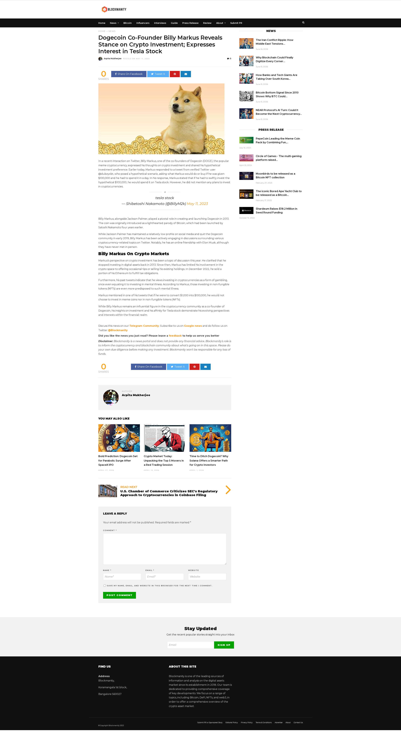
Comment (110, 530)
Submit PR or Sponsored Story (209, 722)
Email (150, 570)
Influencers (142, 23)
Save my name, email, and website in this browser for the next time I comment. (160, 586)
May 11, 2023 (197, 204)
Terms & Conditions (264, 722)
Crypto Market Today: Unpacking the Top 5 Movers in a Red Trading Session (164, 460)
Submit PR (236, 23)
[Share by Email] (186, 74)
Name (107, 570)
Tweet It (160, 73)
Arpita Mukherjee (112, 58)
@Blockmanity (118, 330)
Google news (193, 325)
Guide (174, 23)
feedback (175, 335)
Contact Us (298, 722)
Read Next (128, 487)
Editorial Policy (232, 722)
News (113, 23)
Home (101, 23)
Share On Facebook (130, 73)
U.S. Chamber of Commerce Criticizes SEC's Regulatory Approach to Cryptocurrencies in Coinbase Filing (169, 493)
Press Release (190, 23)
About (219, 23)
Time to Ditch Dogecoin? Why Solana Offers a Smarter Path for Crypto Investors (209, 460)
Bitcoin (127, 23)
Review (207, 23)
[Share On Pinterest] (175, 74)
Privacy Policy (247, 722)
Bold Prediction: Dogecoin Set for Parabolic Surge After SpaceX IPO (118, 460)
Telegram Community (144, 325)
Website (193, 570)
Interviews (160, 23)
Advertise (278, 722)
